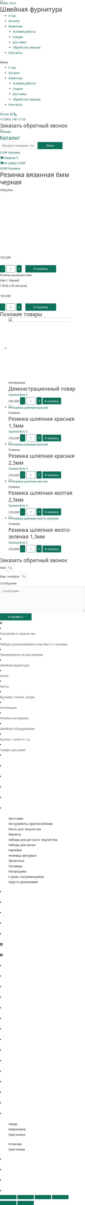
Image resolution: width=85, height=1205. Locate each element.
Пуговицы (15, 866)
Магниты (14, 834)
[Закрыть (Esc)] (8, 1197)
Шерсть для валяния (23, 882)
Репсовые (7, 1055)
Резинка (5, 1024)
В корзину (41, 269)
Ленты (4, 686)
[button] (42, 62)
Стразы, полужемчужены (26, 877)
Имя (3, 568)
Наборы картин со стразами (20, 907)
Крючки (5, 928)
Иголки (5, 960)
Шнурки (5, 1034)
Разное (5, 1119)
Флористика (8, 813)
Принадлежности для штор (19, 1002)
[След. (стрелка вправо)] (25, 1203)
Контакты (15, 53)
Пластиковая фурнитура (17, 992)
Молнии (5, 981)
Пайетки (6, 1185)
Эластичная (16, 1149)
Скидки (18, 37)
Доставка (19, 42)
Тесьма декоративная (15, 1087)
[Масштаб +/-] (60, 1197)
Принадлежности (12, 939)
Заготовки (15, 818)
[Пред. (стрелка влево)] (8, 1203)
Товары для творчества (17, 760)
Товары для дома (12, 750)
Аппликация (8, 708)
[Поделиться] (25, 1197)
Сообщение (8, 583)
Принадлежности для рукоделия (23, 792)
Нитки (4, 676)
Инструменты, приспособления (30, 824)
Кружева (6, 1076)
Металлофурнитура (14, 971)
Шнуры (5, 1098)
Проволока (16, 861)
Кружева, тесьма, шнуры (17, 697)
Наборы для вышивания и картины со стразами (33, 644)
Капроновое (17, 1129)
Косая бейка (9, 1108)
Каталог (14, 21)
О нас (12, 16)
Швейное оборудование (17, 729)
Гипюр (12, 1124)
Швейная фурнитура (14, 665)
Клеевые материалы (14, 718)
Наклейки (15, 850)
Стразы (5, 1175)
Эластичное (16, 1135)
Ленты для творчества (24, 829)
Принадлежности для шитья (20, 803)
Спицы (4, 918)
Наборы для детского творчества (32, 840)
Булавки (5, 949)
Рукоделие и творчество (17, 634)
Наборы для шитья (21, 845)
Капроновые (9, 1066)
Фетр (3, 771)
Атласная (15, 1144)
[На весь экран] (43, 1197)
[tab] (42, 631)
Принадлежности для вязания (21, 655)
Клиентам (15, 26)
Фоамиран (7, 781)
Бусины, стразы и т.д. (15, 739)
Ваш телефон (9, 576)
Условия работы (24, 31)
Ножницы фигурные (22, 855)
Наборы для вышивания (17, 897)
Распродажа (17, 871)
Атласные (7, 1045)
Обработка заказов (26, 47)
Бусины (5, 1164)
